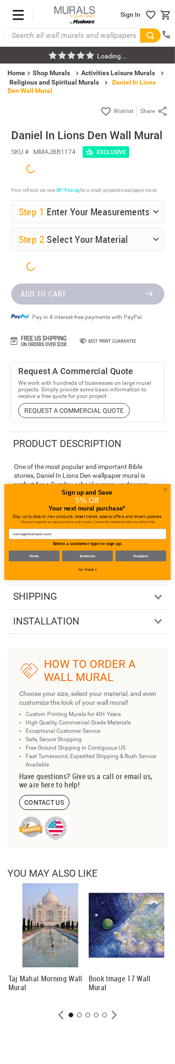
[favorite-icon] (150, 15)
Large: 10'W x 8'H (56, 871)
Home (34, 556)
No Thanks (88, 569)
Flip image (46, 919)
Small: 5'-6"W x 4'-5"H (61, 839)
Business (87, 556)
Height (29, 801)
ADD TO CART (43, 1005)
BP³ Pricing (67, 645)
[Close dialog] (165, 489)
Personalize (92, 919)
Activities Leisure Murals (118, 73)
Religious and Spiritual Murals (54, 82)
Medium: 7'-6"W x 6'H (61, 855)
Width (28, 774)
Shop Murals (51, 73)
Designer (140, 556)
